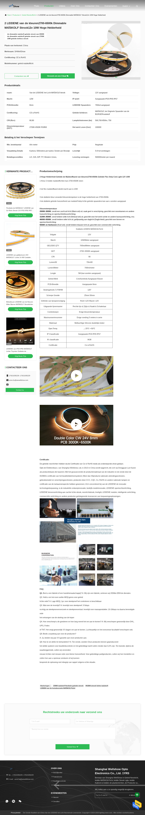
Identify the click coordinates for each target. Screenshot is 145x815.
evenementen (111, 6)
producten (16, 15)
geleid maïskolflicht (29, 15)
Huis (9, 15)
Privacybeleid (15, 813)
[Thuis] (13, 6)
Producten (49, 6)
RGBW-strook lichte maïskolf (97, 686)
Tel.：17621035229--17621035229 (21, 775)
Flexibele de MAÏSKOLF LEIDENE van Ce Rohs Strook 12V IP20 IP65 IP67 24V (20, 210)
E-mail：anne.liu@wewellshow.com (21, 779)
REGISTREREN (134, 795)
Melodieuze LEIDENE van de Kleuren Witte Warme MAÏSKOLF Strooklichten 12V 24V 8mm (20, 304)
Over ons (75, 6)
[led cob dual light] (76, 425)
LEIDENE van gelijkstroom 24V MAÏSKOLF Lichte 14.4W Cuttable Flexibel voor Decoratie (18, 257)
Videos (62, 6)
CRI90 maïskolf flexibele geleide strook (68, 686)
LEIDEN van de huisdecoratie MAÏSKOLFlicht (57, 688)
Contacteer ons (92, 6)
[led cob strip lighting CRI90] (76, 376)
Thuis (36, 6)
